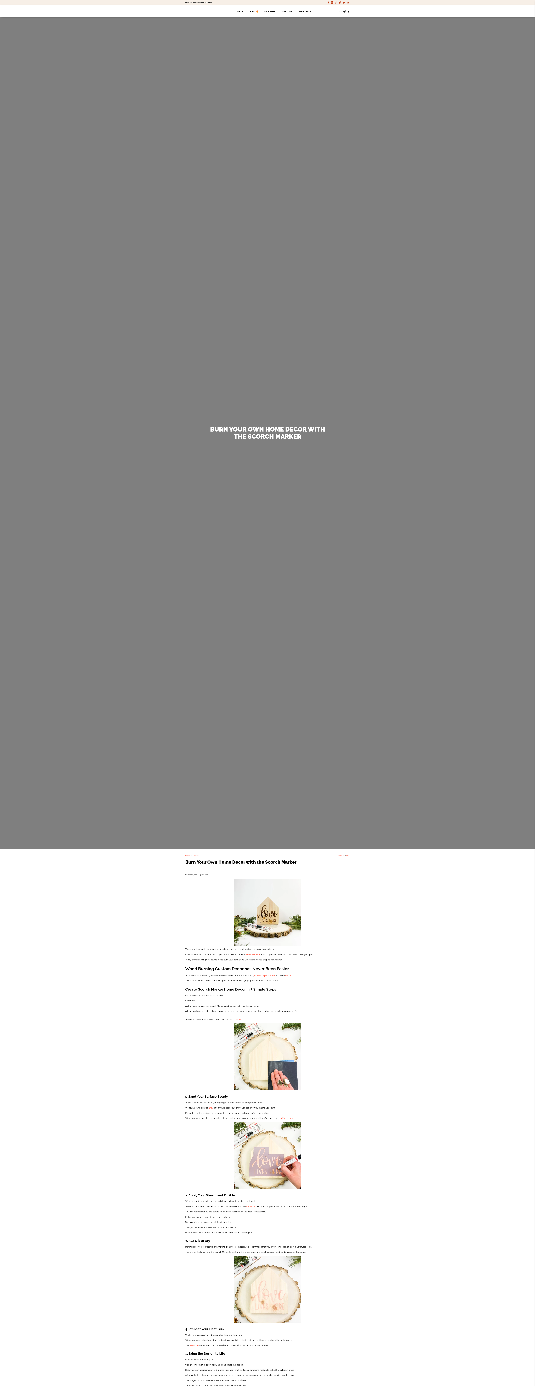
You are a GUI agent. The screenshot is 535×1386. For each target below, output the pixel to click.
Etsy (211, 1108)
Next (348, 855)
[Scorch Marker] (196, 11)
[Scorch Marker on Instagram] (332, 2)
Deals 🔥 (254, 11)
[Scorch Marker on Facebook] (328, 2)
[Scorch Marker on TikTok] (340, 2)
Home (187, 855)
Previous (341, 855)
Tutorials (196, 855)
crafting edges (286, 1118)
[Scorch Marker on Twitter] (344, 2)
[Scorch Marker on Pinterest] (336, 2)
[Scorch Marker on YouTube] (347, 2)
